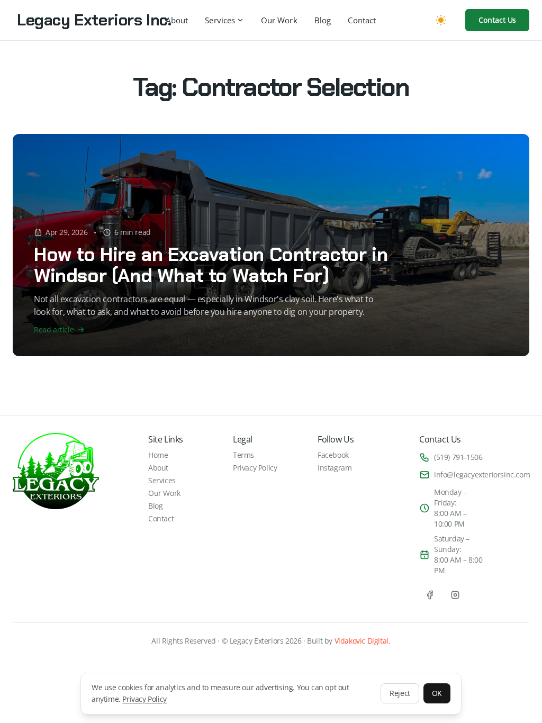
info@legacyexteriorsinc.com (482, 474)
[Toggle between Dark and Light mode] (441, 20)
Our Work (279, 20)
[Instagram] (455, 594)
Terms (243, 455)
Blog (322, 20)
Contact (362, 20)
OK (437, 693)
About (177, 20)
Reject (400, 693)
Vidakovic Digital (362, 641)
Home (158, 455)
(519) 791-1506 (458, 457)
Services (220, 20)
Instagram (334, 468)
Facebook (333, 455)
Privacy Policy (144, 699)
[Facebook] (429, 594)
